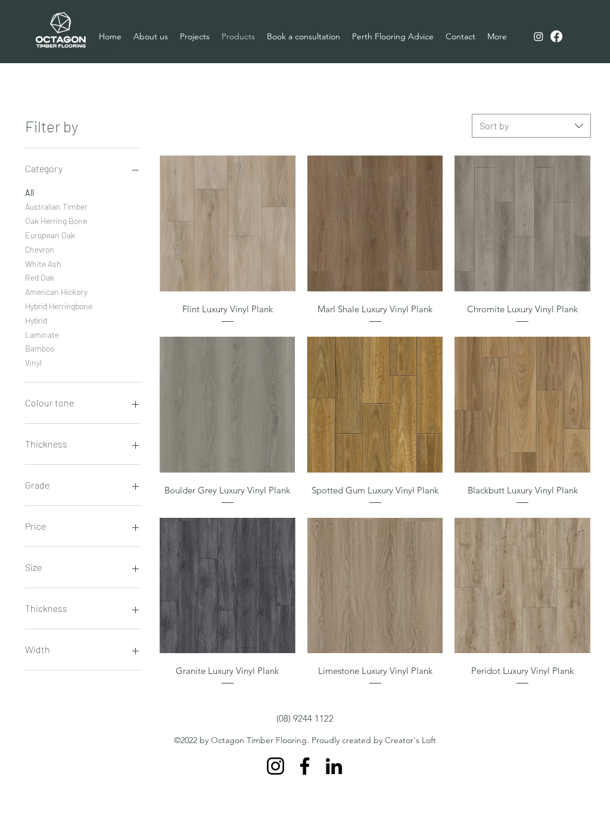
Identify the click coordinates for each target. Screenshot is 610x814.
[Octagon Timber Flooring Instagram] (275, 766)
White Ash (43, 264)
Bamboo (39, 348)
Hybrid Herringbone (58, 306)
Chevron (39, 249)
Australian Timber (56, 206)
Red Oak (39, 277)
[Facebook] (556, 36)
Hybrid (36, 320)
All (29, 193)
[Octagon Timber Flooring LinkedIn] (334, 766)
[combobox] (531, 126)
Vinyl (33, 363)
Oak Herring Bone (56, 221)
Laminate (42, 335)
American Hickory (56, 292)
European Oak (50, 235)
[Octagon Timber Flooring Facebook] (304, 766)
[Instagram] (538, 36)
